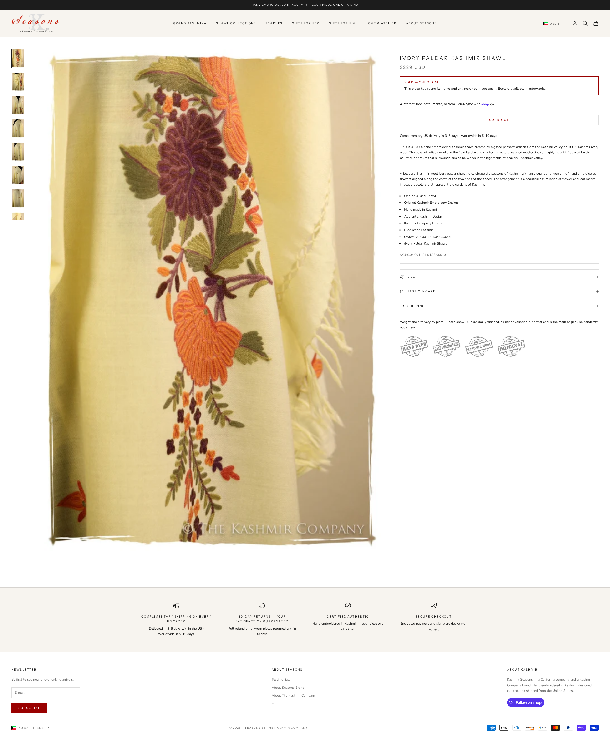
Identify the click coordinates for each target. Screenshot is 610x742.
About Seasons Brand (288, 687)
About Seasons (421, 23)
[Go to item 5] (18, 151)
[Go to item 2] (18, 81)
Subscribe (29, 708)
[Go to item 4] (18, 128)
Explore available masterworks (521, 88)
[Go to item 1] (18, 58)
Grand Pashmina (190, 23)
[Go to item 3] (18, 105)
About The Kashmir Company (293, 695)
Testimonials (281, 679)
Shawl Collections (236, 23)
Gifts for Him (342, 23)
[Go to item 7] (18, 198)
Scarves (273, 23)
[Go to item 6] (18, 175)
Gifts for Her (305, 23)
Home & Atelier (380, 23)
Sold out (499, 120)
